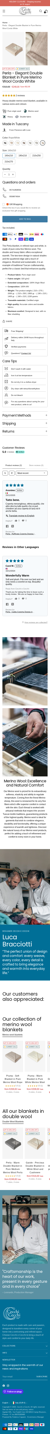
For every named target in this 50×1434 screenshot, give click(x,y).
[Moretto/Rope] (23, 143)
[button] (9, 95)
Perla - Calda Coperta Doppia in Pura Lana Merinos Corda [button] (19, 612)
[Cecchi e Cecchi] (25, 11)
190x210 (23, 155)
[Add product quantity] (13, 174)
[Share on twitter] (12, 526)
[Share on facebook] (7, 526)
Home (4, 22)
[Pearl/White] (30, 143)
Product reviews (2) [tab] (13, 465)
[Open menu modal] (4, 11)
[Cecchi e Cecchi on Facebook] (4, 1386)
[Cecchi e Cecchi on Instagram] (8, 1386)
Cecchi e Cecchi (23, 1407)
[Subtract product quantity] (5, 174)
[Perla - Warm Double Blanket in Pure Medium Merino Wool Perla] (12, 1143)
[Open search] (5, 473)
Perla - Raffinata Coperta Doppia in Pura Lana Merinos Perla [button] (20, 534)
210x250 (36, 155)
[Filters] (12, 473)
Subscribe (42, 1377)
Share (9, 321)
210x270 (9, 161)
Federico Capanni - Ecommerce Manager (28, 1417)
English (5, 1403)
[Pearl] (36, 143)
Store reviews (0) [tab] (36, 465)
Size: (9, 150)
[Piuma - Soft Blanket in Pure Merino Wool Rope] (12, 1056)
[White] (17, 143)
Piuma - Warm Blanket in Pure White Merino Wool (35, 1079)
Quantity (6, 169)
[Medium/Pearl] (5, 143)
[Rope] (11, 143)
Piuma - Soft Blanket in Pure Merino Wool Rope (13, 1079)
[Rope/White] (42, 143)
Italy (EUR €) (20, 1403)
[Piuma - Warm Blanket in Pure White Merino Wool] (35, 1056)
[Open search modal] (40, 11)
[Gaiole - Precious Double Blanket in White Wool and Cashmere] (35, 1143)
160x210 (9, 155)
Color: (11, 137)
